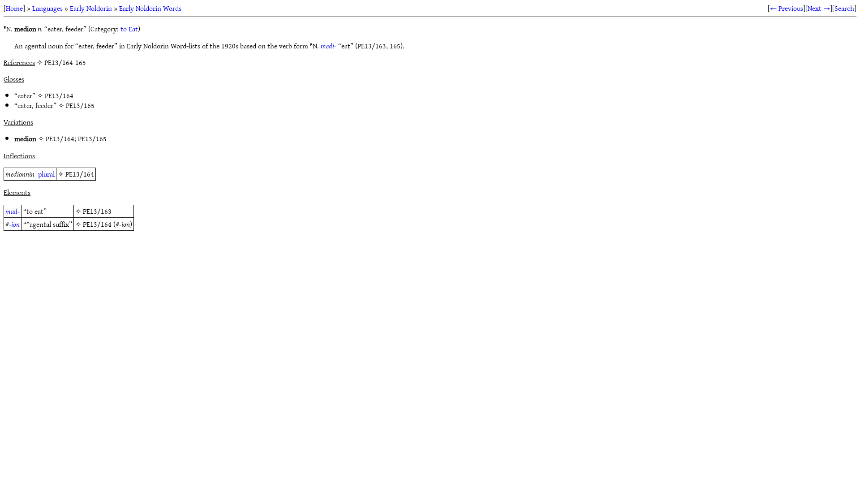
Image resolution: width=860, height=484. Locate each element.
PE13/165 (80, 105)
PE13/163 (97, 211)
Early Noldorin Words (150, 8)
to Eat (129, 28)
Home (14, 8)
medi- (328, 45)
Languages (47, 8)
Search (844, 8)
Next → (819, 8)
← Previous (786, 8)
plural (46, 174)
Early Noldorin (91, 8)
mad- (12, 211)
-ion (14, 224)
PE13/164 (59, 95)
